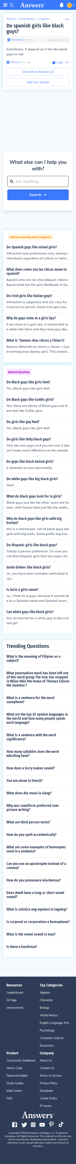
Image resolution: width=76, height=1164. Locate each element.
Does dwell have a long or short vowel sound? (35, 894)
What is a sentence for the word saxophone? (30, 700)
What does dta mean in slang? (29, 793)
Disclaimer (46, 1091)
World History (49, 1015)
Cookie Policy (48, 1098)
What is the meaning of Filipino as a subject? (33, 658)
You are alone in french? (24, 780)
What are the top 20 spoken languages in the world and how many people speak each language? (37, 718)
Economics (47, 1045)
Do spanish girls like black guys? (35, 29)
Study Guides (15, 1083)
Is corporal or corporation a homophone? (38, 922)
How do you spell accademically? (31, 834)
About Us (46, 1060)
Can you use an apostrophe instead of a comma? (36, 865)
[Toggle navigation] (5, 5)
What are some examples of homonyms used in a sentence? (36, 849)
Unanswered (14, 1008)
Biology (44, 1008)
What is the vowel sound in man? (31, 934)
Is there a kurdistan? (21, 946)
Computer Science (52, 1038)
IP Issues (45, 1106)
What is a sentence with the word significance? (31, 737)
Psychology (47, 1030)
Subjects (11, 18)
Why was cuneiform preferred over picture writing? (32, 807)
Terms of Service (50, 1075)
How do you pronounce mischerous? (33, 880)
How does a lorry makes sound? (30, 768)
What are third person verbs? (28, 822)
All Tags (11, 1000)
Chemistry (46, 1000)
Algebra (45, 992)
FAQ (9, 1098)
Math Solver (14, 1091)
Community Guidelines (20, 1060)
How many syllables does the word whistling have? (32, 753)
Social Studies (27, 18)
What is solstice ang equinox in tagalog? (36, 909)
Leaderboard (14, 992)
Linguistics (44, 18)
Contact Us (47, 1068)
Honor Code (14, 1068)
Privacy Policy (48, 1083)
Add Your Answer (38, 82)
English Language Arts (54, 1023)
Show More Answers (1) (38, 72)
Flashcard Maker (17, 1075)
